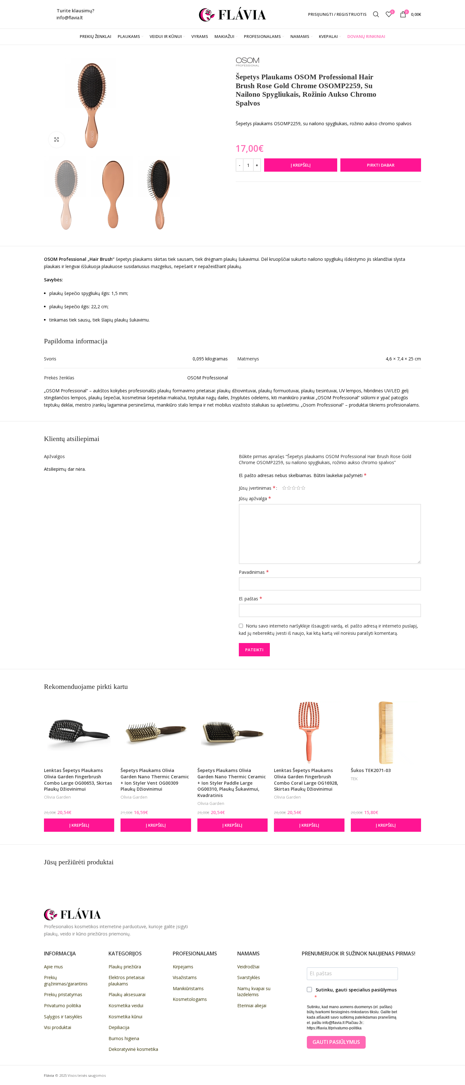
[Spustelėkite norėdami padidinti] (57, 140)
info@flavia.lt (70, 18)
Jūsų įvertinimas (257, 487)
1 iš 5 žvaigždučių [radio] (284, 488)
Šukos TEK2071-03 (371, 770)
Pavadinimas (254, 572)
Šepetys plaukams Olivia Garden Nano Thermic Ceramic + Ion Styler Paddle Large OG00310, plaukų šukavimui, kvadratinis (231, 782)
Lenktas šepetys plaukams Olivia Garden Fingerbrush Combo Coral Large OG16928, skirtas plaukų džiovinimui (306, 779)
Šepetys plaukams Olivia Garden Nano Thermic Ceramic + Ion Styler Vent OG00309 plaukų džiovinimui (155, 779)
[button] (79, 825)
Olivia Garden (57, 797)
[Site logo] (232, 14)
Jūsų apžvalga (255, 498)
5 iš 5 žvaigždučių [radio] (303, 488)
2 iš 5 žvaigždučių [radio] (289, 488)
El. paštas (250, 598)
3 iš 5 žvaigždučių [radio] (293, 488)
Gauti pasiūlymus (336, 1042)
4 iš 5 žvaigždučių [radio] (298, 488)
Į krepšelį (301, 165)
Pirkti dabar (380, 165)
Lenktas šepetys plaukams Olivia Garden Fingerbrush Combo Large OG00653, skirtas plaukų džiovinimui (78, 779)
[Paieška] (376, 14)
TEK (354, 779)
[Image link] (72, 914)
